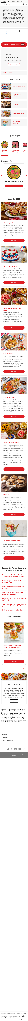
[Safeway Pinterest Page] (11, 749)
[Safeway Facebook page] (4, 749)
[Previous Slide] (2, 175)
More (22, 44)
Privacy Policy (8, 1018)
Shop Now (18, 240)
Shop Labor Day (14, 65)
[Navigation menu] (2, 4)
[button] (23, 4)
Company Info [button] (4, 737)
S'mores (16, 104)
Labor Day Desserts (19, 86)
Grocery (4, 1)
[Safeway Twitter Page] (8, 749)
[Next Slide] (26, 175)
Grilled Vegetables (19, 113)
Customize (23, 1016)
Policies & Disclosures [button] (7, 740)
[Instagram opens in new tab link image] (15, 749)
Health (8, 1)
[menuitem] (6, 44)
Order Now (17, 186)
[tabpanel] (14, 176)
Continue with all (23, 1019)
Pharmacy (13, 1)
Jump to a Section (7, 73)
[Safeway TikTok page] (23, 749)
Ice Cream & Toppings (20, 122)
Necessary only (15, 1019)
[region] (14, 1016)
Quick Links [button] (4, 734)
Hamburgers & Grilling (20, 95)
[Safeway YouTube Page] (20, 749)
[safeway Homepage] (7, 4)
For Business (19, 1)
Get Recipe (17, 661)
